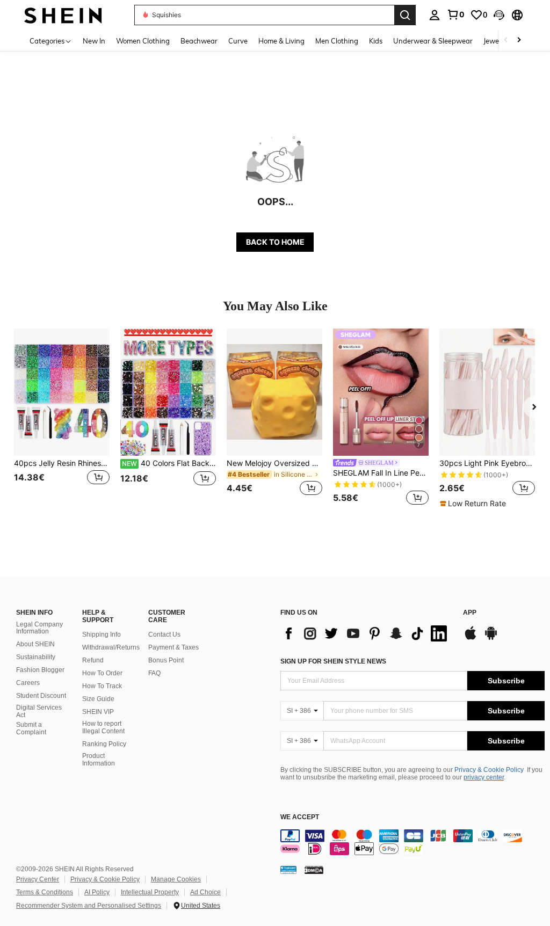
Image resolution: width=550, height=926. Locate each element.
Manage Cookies (176, 879)
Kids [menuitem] (375, 41)
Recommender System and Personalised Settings (88, 905)
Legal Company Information (39, 628)
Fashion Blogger (40, 670)
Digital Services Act (39, 711)
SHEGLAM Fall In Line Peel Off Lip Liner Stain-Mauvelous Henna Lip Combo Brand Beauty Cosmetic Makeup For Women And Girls (381, 473)
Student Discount (41, 695)
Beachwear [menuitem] (199, 41)
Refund (93, 660)
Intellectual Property (150, 892)
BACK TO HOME (275, 241)
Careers (28, 683)
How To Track (102, 686)
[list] (366, 633)
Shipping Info (101, 634)
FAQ (154, 673)
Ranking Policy (104, 744)
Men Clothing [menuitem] (336, 41)
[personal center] (434, 15)
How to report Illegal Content (103, 727)
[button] (499, 15)
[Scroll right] (519, 40)
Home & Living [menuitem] (281, 41)
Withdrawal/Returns (111, 647)
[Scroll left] (506, 40)
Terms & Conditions (44, 892)
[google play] (490, 638)
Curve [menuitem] (238, 41)
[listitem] (62, 418)
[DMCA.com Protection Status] (314, 869)
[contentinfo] (412, 842)
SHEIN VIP (98, 712)
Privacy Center (37, 879)
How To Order (102, 673)
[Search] (405, 15)
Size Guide (98, 699)
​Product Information (98, 759)
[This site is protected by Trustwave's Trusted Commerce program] (288, 869)
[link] (455, 14)
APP (469, 612)
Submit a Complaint (31, 728)
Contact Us (164, 634)
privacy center (484, 777)
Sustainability (35, 657)
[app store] (470, 638)
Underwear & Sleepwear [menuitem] (433, 41)
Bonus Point (166, 660)
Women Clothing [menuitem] (143, 41)
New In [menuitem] (94, 41)
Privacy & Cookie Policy (489, 770)
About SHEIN (35, 644)
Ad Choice (205, 892)
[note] (474, 503)
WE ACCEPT (299, 817)
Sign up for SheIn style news (333, 661)
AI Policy (97, 892)
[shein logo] (63, 15)
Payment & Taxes (173, 647)
